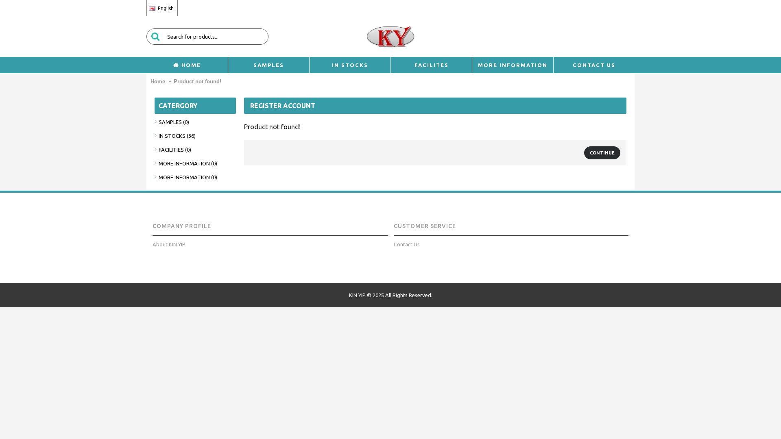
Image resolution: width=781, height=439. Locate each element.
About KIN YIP (169, 244)
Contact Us (407, 244)
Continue (602, 152)
